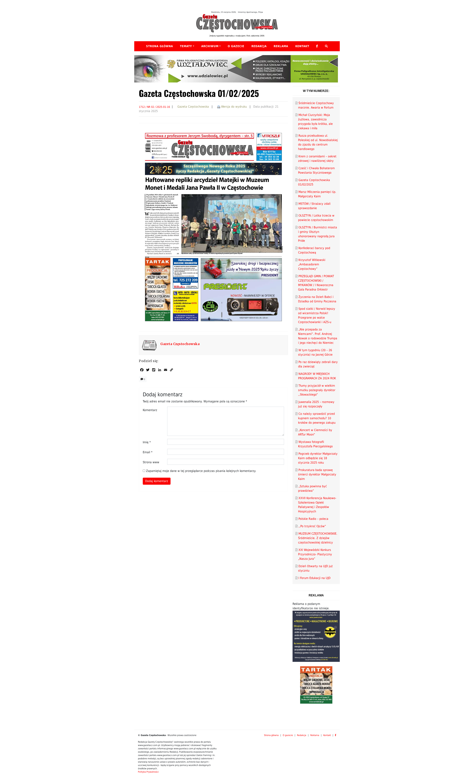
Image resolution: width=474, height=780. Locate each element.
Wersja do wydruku (234, 106)
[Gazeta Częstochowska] (237, 23)
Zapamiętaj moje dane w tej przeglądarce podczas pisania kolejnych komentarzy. (201, 471)
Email (147, 452)
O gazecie (288, 735)
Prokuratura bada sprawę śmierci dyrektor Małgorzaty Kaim (317, 474)
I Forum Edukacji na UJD (314, 578)
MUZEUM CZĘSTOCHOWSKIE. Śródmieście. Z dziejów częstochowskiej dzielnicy (317, 538)
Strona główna (159, 46)
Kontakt (302, 46)
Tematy (186, 46)
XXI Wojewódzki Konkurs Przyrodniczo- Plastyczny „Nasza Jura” (315, 554)
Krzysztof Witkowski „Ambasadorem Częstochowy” (311, 264)
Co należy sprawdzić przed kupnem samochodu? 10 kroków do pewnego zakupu (317, 418)
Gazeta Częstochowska (193, 106)
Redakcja (259, 46)
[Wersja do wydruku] (218, 106)
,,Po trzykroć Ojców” (312, 526)
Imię (147, 442)
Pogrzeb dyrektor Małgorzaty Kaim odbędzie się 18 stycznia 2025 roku (318, 458)
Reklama (281, 46)
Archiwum (209, 46)
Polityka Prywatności (148, 772)
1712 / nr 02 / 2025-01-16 (154, 106)
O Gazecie (236, 46)
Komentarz (150, 410)
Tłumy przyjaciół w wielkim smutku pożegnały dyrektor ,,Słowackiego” (316, 390)
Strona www (151, 462)
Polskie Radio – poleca (313, 519)
